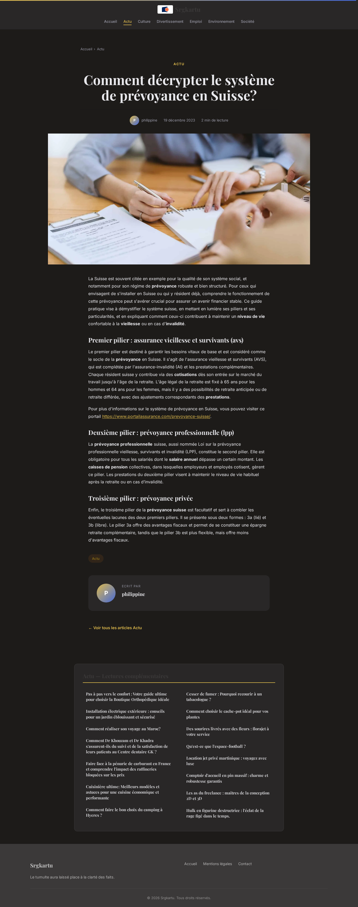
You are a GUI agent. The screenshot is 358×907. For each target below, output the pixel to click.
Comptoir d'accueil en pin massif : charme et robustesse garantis (227, 778)
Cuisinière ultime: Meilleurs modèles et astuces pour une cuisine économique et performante (122, 792)
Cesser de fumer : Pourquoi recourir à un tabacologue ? (224, 696)
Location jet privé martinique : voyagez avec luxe (226, 760)
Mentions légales (217, 863)
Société (247, 21)
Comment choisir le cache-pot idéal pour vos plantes (227, 714)
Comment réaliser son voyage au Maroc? (123, 728)
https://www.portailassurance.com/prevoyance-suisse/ (156, 416)
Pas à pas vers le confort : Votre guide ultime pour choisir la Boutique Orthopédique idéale (127, 696)
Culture (144, 21)
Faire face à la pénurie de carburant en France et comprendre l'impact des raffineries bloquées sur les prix (128, 769)
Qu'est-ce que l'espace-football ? (216, 746)
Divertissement (170, 21)
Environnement (221, 21)
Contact (245, 863)
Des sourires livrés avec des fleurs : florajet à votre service (227, 731)
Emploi (196, 21)
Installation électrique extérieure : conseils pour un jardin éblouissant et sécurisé (125, 714)
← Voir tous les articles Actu (115, 627)
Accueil (110, 21)
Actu (127, 21)
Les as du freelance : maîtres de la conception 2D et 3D (227, 795)
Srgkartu (187, 9)
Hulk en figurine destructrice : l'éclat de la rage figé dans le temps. (225, 813)
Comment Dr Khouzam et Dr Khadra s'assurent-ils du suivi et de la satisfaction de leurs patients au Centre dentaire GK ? (127, 746)
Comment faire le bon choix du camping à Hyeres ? (124, 812)
